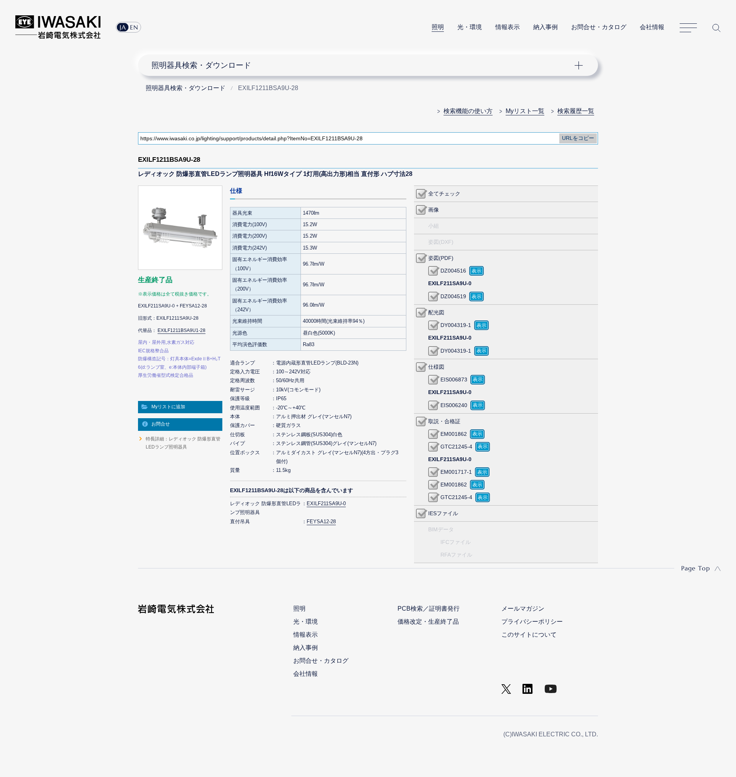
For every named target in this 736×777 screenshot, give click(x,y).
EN (134, 27)
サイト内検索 (716, 27)
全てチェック (444, 194)
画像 (433, 210)
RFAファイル (456, 555)
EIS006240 (453, 405)
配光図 (436, 312)
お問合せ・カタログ (598, 27)
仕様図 (436, 367)
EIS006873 (453, 379)
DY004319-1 (455, 325)
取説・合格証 (444, 421)
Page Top (695, 568)
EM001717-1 (456, 472)
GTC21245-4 (456, 447)
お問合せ (160, 424)
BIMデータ (441, 529)
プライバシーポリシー (532, 621)
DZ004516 (453, 271)
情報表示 (507, 27)
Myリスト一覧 (525, 111)
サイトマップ (688, 28)
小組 (433, 226)
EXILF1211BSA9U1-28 (181, 330)
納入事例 (545, 27)
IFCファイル (455, 542)
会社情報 (652, 27)
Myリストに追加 (168, 406)
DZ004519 (453, 296)
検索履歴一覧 (575, 111)
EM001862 (453, 434)
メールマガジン (522, 608)
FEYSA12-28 (321, 521)
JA (123, 27)
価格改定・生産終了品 (428, 621)
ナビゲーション (363, 65)
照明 (438, 27)
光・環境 (469, 27)
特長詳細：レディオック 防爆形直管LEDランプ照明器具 (183, 442)
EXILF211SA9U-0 (326, 503)
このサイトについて (529, 634)
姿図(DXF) (440, 242)
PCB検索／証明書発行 (429, 608)
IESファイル (443, 513)
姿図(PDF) (440, 258)
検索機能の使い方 (468, 111)
